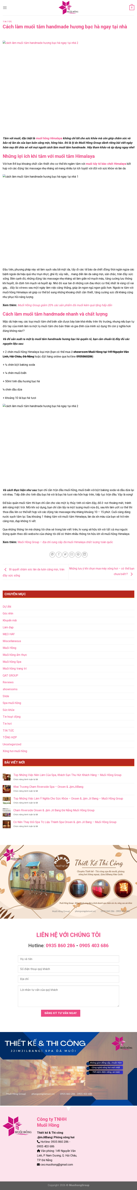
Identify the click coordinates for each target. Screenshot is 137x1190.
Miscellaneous (12, 641)
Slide (6, 696)
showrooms (10, 689)
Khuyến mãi (10, 620)
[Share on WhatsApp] (52, 555)
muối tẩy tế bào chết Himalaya (106, 163)
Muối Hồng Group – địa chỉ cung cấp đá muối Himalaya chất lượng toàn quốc (65, 542)
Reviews (8, 682)
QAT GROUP (10, 675)
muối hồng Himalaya (49, 138)
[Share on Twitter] (65, 555)
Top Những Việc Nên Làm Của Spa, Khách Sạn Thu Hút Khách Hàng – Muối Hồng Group (67, 775)
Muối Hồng (9, 648)
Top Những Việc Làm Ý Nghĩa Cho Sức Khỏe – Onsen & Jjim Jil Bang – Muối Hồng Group (68, 798)
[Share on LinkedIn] (85, 555)
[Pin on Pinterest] (78, 555)
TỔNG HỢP (10, 737)
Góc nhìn (8, 613)
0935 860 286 (60, 945)
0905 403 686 (94, 945)
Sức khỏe (8, 710)
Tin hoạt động (12, 716)
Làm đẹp (8, 627)
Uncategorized (12, 744)
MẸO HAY (9, 634)
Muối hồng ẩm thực (15, 655)
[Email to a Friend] (72, 555)
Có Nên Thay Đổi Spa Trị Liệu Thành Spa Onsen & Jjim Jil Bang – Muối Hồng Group (64, 822)
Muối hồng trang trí (15, 668)
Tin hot (7, 723)
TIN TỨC (7, 22)
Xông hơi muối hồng (15, 751)
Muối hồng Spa (12, 661)
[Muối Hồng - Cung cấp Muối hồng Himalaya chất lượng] (68, 7)
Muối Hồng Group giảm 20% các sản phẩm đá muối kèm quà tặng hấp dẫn (65, 305)
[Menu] (5, 7)
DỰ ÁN (7, 606)
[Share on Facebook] (59, 555)
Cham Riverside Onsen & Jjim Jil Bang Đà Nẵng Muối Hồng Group (54, 810)
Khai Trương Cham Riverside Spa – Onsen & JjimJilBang (48, 786)
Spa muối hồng (12, 703)
